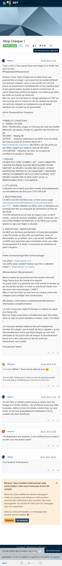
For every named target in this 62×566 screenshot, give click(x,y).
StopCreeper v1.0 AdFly (23, 267)
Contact (20, 547)
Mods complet (10, 46)
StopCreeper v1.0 (22, 261)
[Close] (56, 483)
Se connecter (22, 520)
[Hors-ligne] (4, 60)
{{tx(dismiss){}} (53, 550)
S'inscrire (9, 520)
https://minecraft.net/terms (15, 145)
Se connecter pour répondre (46, 50)
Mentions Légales (36, 547)
